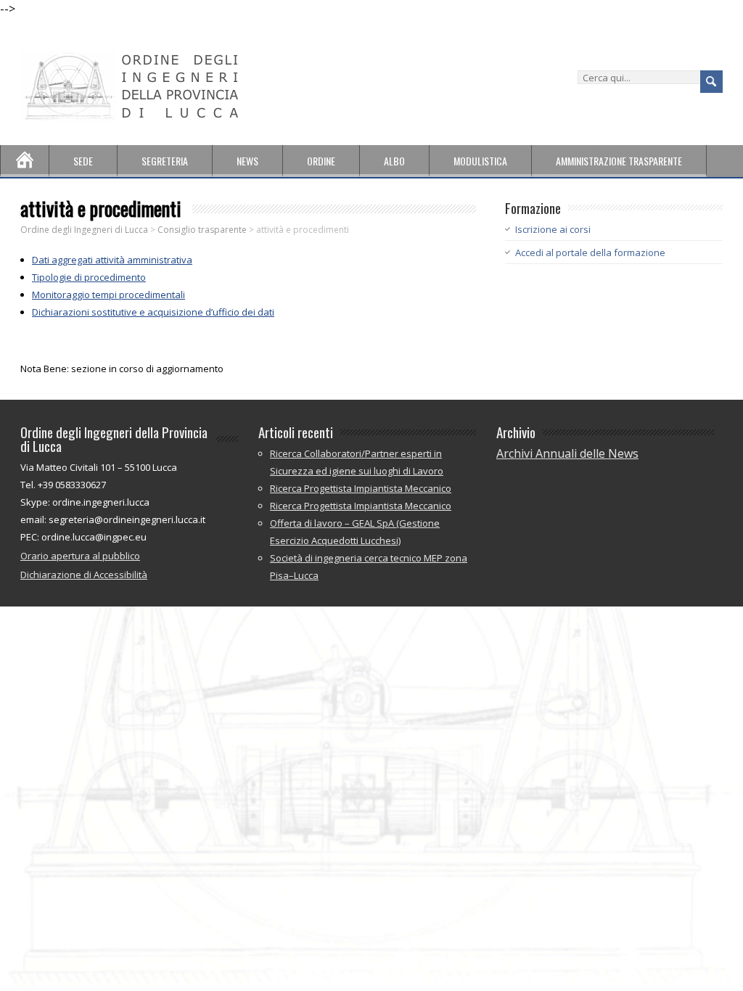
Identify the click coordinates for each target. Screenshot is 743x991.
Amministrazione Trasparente (619, 160)
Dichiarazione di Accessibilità (83, 574)
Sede (83, 160)
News (247, 160)
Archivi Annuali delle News (567, 453)
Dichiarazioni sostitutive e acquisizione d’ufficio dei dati (153, 311)
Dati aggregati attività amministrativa (112, 259)
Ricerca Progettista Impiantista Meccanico (360, 488)
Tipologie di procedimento (89, 277)
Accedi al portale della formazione (590, 252)
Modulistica (480, 160)
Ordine (321, 160)
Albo (394, 160)
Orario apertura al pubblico (80, 555)
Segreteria (164, 160)
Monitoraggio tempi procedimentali (108, 294)
